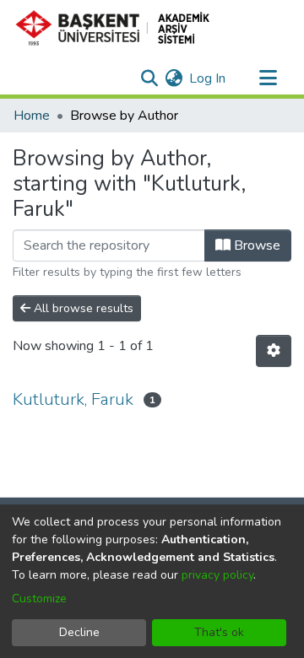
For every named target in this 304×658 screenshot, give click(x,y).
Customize (39, 599)
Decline (79, 632)
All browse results (81, 308)
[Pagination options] (273, 351)
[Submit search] (149, 78)
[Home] (119, 28)
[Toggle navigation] (267, 78)
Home (32, 115)
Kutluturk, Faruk (73, 399)
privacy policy (217, 575)
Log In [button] (208, 78)
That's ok (219, 632)
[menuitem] (173, 78)
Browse (255, 245)
